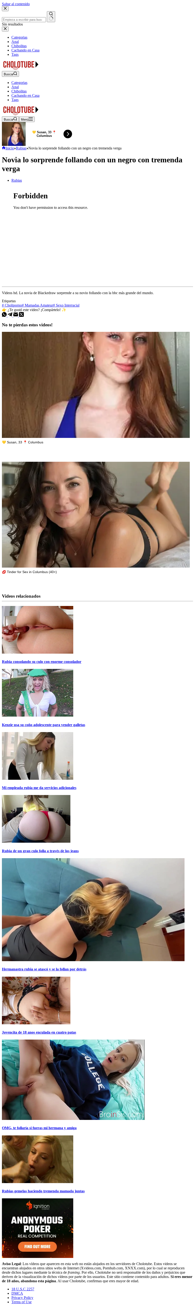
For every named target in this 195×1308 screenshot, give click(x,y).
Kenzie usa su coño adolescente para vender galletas (43, 725)
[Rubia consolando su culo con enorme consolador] (37, 652)
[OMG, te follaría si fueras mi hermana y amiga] (73, 1119)
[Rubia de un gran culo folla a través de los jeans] (36, 841)
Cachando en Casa (25, 95)
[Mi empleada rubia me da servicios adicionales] (37, 778)
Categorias (19, 83)
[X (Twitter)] (21, 315)
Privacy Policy (22, 1298)
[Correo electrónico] (16, 315)
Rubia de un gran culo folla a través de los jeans (40, 851)
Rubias (16, 180)
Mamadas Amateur (37, 305)
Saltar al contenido (16, 4)
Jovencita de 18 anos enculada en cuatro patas (39, 1032)
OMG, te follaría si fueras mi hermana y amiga (39, 1128)
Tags (15, 100)
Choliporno (12, 305)
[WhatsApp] (5, 315)
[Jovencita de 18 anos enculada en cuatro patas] (36, 1023)
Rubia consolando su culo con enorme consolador (41, 662)
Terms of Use (21, 1302)
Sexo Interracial (66, 305)
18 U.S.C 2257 (22, 1289)
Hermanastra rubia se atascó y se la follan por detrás (44, 969)
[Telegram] (10, 315)
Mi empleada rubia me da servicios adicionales (39, 788)
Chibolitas (19, 91)
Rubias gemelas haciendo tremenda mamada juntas (43, 1191)
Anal (15, 87)
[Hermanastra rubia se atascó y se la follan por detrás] (93, 960)
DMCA (17, 1293)
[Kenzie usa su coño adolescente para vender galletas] (37, 715)
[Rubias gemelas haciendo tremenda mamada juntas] (37, 1182)
